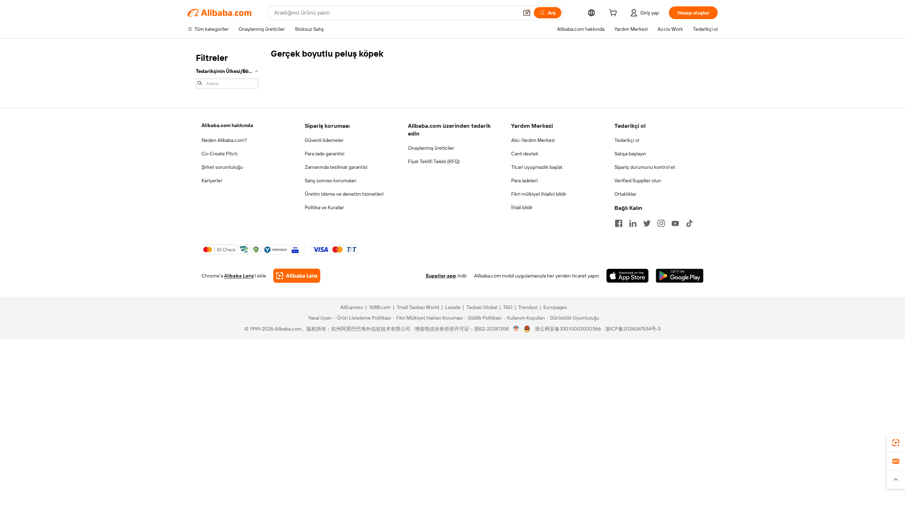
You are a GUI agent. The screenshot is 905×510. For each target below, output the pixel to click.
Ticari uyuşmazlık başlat (536, 167)
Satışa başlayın (630, 153)
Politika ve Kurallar (324, 207)
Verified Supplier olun (637, 180)
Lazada (452, 307)
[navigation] (227, 70)
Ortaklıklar (625, 194)
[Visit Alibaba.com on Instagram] (661, 223)
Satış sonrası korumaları (330, 180)
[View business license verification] (516, 328)
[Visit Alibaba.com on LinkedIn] (633, 223)
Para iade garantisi (324, 153)
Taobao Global (481, 307)
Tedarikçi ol (626, 140)
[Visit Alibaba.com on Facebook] (618, 223)
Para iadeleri (524, 180)
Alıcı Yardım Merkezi (533, 140)
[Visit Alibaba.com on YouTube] (675, 223)
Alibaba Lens (239, 276)
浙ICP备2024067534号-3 (633, 329)
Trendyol (527, 307)
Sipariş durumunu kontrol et (644, 167)
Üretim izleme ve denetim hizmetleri (344, 194)
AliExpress (351, 307)
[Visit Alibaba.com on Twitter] (647, 223)
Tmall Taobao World (418, 307)
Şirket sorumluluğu (222, 167)
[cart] (614, 14)
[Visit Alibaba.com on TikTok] (689, 223)
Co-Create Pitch (220, 153)
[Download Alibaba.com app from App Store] (627, 276)
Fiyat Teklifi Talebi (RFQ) (434, 161)
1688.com (380, 307)
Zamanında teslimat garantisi (336, 167)
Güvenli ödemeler (324, 140)
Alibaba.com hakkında (227, 125)
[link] (896, 443)
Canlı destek (524, 153)
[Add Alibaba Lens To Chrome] (296, 276)
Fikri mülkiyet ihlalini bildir (538, 194)
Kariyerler (212, 180)
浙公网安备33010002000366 (568, 329)
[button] (526, 12)
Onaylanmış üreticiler (431, 148)
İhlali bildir (522, 207)
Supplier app (441, 276)
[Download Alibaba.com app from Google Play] (679, 276)
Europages (555, 307)
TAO (507, 307)
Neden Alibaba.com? (224, 140)
